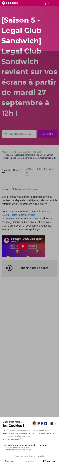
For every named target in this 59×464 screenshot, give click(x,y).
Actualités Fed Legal (32, 152)
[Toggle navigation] (53, 3)
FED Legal (15, 152)
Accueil (5, 152)
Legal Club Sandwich (16, 189)
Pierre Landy (18, 214)
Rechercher (47, 134)
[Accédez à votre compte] (46, 2)
